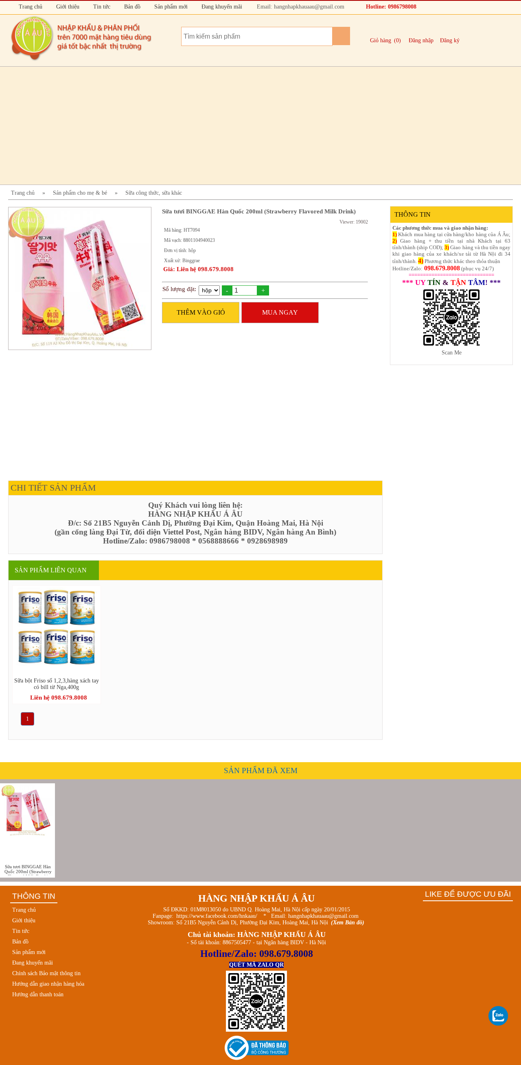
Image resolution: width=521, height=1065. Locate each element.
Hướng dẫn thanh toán (37, 994)
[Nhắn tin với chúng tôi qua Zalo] (498, 1016)
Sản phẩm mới (170, 7)
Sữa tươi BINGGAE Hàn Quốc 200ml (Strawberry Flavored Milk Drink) (28, 869)
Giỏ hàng (380, 40)
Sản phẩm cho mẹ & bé (80, 193)
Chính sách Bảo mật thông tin (46, 973)
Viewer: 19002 (353, 222)
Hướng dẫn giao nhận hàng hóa (48, 984)
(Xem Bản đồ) (347, 922)
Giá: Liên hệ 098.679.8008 (198, 269)
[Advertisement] (252, 126)
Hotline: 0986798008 (390, 7)
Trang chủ (29, 7)
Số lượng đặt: (179, 289)
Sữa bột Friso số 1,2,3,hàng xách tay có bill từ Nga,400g (56, 684)
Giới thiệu (67, 7)
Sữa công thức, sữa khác (153, 193)
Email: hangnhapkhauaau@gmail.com (299, 7)
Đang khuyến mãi (221, 7)
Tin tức (101, 7)
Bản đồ (131, 7)
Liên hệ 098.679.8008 (58, 697)
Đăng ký (450, 40)
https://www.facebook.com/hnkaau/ (216, 916)
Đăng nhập (421, 40)
